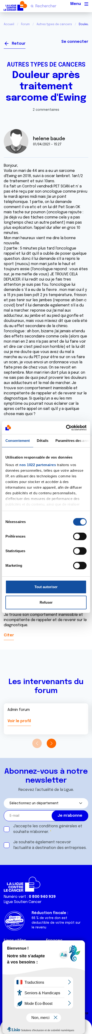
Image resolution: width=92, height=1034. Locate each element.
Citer (9, 635)
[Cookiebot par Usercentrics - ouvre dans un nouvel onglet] (66, 428)
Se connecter (74, 42)
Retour (18, 44)
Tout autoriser (46, 587)
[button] (51, 743)
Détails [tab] (42, 441)
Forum (25, 24)
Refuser (46, 602)
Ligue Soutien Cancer (23, 902)
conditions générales (58, 826)
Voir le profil (19, 721)
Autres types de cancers (54, 24)
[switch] (80, 536)
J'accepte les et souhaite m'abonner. (47, 829)
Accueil (9, 24)
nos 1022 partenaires (37, 465)
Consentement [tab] (17, 441)
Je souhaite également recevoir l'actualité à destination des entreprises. (50, 845)
